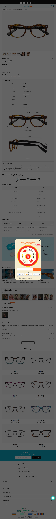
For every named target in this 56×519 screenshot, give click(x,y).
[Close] (39, 241)
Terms (38, 244)
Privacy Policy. (30, 278)
